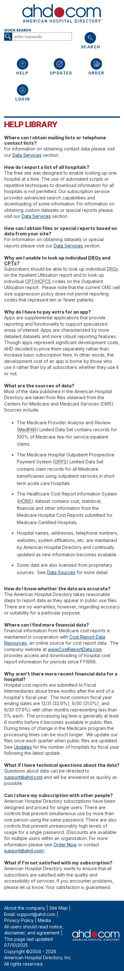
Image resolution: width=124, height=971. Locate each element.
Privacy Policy (19, 920)
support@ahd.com (23, 777)
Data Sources (61, 572)
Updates (23, 747)
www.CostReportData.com (75, 649)
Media (44, 920)
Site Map (58, 908)
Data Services (27, 155)
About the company (24, 908)
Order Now (65, 844)
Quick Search (17, 30)
